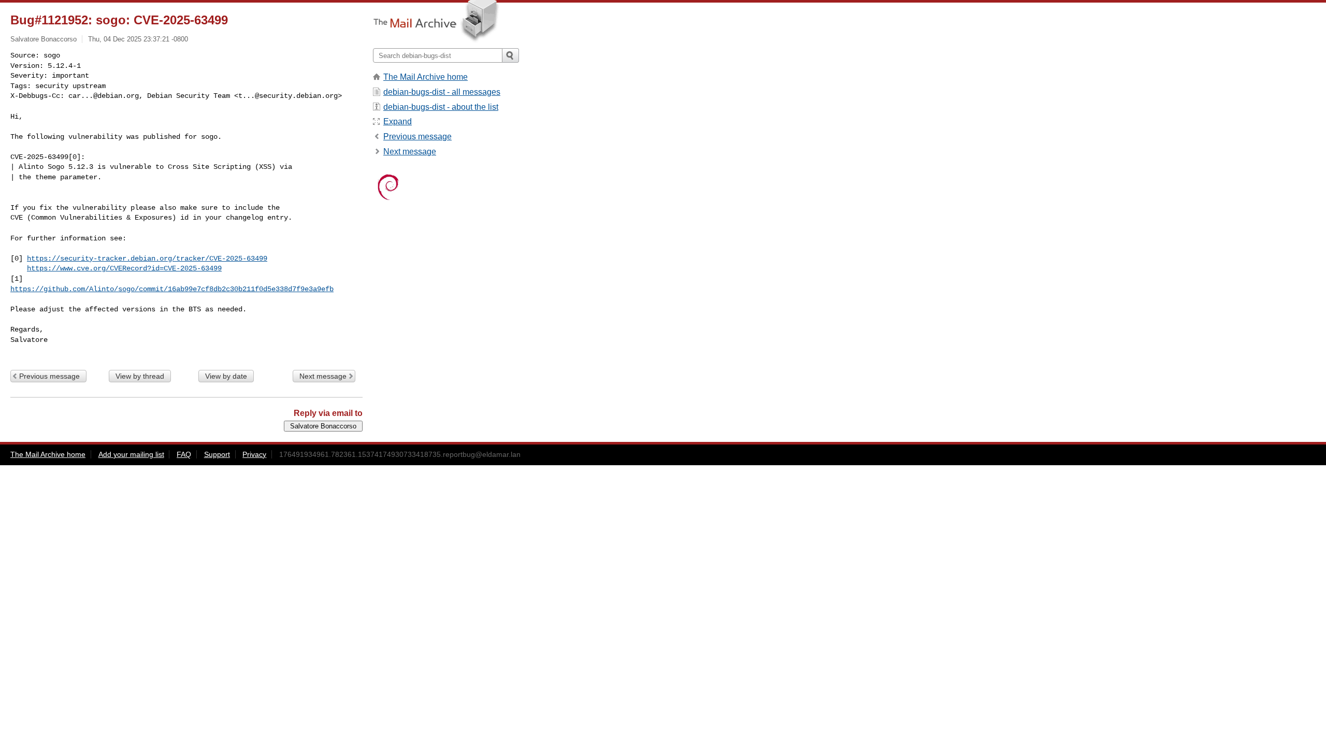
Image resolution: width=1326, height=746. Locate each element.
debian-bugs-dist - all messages (441, 92)
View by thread (140, 376)
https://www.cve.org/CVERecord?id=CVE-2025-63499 (124, 268)
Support (217, 454)
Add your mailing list (131, 454)
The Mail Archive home (425, 77)
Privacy (254, 454)
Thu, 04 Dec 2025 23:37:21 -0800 (138, 39)
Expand (397, 121)
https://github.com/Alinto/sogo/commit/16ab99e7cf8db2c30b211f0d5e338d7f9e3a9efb (172, 289)
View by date (226, 376)
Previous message (49, 376)
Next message (323, 376)
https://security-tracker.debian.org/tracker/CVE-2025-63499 (147, 258)
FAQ (184, 454)
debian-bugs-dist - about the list (440, 107)
